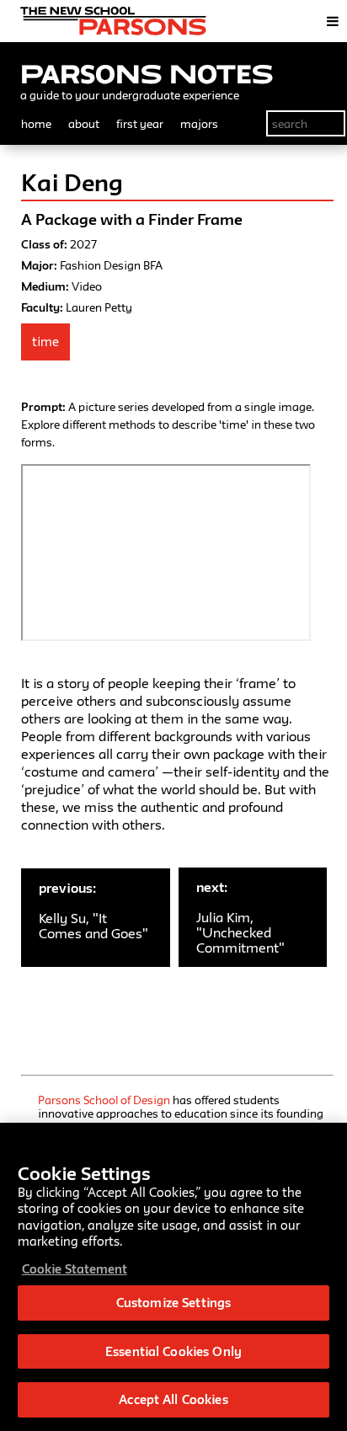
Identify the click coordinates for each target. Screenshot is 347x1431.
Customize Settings (173, 1302)
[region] (173, 1277)
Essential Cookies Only (173, 1351)
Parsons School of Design (104, 1100)
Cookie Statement (74, 1269)
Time (45, 341)
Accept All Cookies (173, 1399)
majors (199, 124)
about (83, 124)
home (36, 124)
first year (139, 124)
